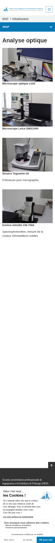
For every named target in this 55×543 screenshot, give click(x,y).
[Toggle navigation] (49, 9)
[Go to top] (51, 466)
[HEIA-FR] (22, 9)
